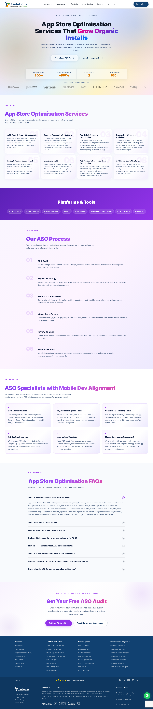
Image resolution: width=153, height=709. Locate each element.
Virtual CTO (82, 667)
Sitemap (17, 680)
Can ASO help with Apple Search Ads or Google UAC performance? (76, 561)
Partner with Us (20, 656)
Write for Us (19, 659)
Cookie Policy (19, 700)
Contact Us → (141, 4)
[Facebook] (120, 680)
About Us (111, 4)
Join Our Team (20, 663)
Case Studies (87, 4)
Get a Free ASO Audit (64, 58)
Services (47, 4)
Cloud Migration (83, 645)
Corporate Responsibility (23, 653)
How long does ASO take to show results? (76, 530)
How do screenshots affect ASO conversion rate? (76, 546)
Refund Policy (19, 702)
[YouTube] (128, 680)
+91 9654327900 (123, 704)
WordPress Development (55, 645)
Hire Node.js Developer (118, 649)
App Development (91, 58)
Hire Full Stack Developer (119, 667)
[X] (124, 680)
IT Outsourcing (83, 670)
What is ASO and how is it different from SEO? (76, 497)
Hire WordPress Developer (119, 653)
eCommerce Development (55, 656)
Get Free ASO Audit (57, 623)
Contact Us (19, 667)
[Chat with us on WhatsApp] (147, 695)
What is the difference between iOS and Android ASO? (76, 553)
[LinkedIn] (133, 680)
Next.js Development (53, 649)
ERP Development (84, 653)
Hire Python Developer (118, 656)
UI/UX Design (51, 659)
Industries (61, 4)
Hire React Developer (117, 645)
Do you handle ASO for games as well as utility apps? (76, 569)
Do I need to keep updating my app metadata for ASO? (76, 538)
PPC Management (52, 667)
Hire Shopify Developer (118, 659)
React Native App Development (90, 623)
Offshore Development (86, 663)
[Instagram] (137, 680)
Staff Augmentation (85, 659)
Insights (100, 4)
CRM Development (84, 656)
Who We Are (19, 645)
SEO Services (51, 663)
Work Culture (19, 649)
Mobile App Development (55, 653)
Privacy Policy (19, 697)
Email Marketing (51, 670)
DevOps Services (84, 649)
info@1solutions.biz (124, 699)
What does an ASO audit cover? (76, 522)
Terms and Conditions (22, 694)
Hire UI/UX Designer (117, 663)
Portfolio (74, 4)
